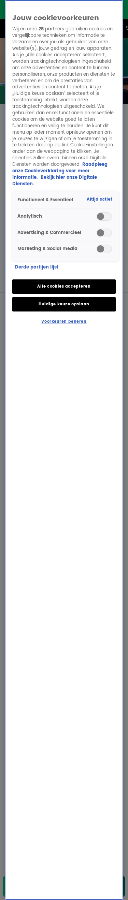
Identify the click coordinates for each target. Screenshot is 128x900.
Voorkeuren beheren (63, 321)
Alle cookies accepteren (63, 286)
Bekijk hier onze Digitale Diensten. (54, 181)
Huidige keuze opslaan (64, 304)
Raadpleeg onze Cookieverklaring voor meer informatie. (60, 171)
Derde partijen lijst (36, 267)
